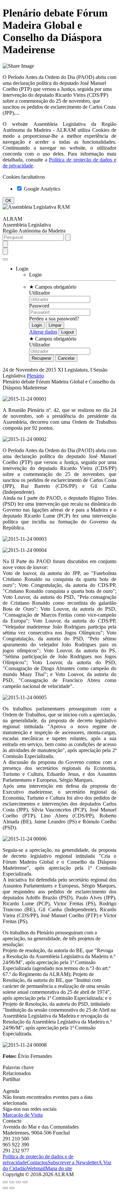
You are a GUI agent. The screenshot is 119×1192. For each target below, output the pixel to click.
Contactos (37, 1162)
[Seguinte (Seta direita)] (12, 1188)
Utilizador (39, 293)
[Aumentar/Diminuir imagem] (25, 1182)
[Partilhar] (12, 1182)
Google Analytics (41, 189)
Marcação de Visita (23, 1115)
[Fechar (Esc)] (5, 1182)
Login (35, 274)
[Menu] (5, 259)
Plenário (35, 376)
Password (39, 305)
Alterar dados (43, 332)
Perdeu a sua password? (54, 318)
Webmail (36, 1168)
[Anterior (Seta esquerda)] (5, 1188)
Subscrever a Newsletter (73, 1162)
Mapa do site (58, 1168)
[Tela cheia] (18, 1182)
